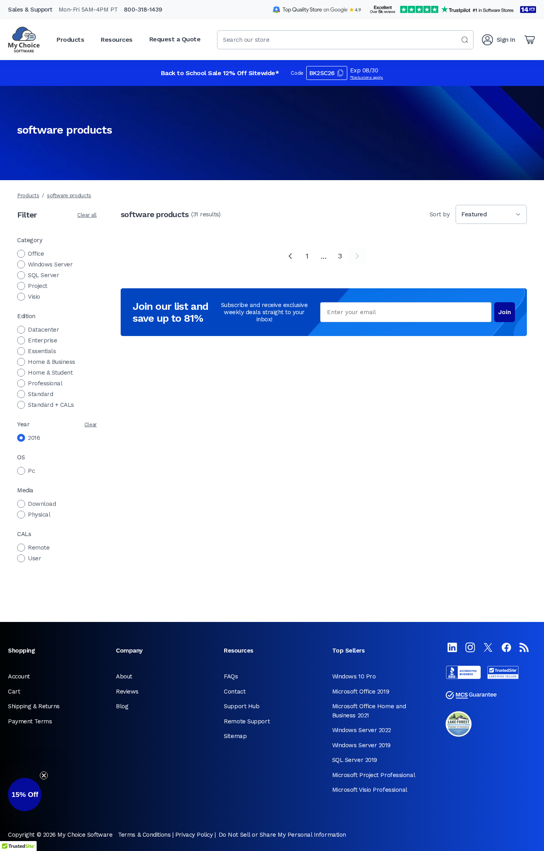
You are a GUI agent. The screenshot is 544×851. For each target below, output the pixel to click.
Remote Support (247, 721)
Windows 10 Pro (354, 676)
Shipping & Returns (34, 706)
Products (28, 195)
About (124, 676)
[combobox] (345, 39)
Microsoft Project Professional (373, 775)
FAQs (231, 676)
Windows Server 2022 (361, 730)
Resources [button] (117, 39)
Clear (90, 424)
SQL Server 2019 (354, 760)
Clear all (87, 215)
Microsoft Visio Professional (369, 789)
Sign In (506, 39)
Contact (234, 691)
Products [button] (70, 39)
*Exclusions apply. (367, 77)
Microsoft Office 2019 (360, 691)
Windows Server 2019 (361, 745)
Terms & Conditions (144, 834)
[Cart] (529, 39)
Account (19, 676)
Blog (122, 706)
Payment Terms (30, 721)
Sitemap (235, 736)
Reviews (127, 691)
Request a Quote (175, 39)
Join (504, 312)
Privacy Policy (194, 834)
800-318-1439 (143, 9)
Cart (14, 691)
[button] (24, 794)
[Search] (465, 39)
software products (69, 195)
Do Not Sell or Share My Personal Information (282, 834)
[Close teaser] (44, 775)
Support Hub (241, 706)
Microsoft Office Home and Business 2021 (369, 711)
